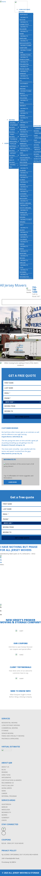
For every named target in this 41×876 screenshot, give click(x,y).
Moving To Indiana (24, 114)
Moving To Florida (24, 179)
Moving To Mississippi (24, 197)
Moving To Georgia (24, 183)
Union (4, 820)
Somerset (5, 818)
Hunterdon (6, 804)
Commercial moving (10, 728)
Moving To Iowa (24, 119)
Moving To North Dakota (25, 147)
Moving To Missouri (24, 138)
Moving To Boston (24, 18)
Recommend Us (8, 783)
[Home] (3, 2)
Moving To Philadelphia (24, 63)
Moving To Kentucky (24, 188)
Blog (4, 770)
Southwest (24, 83)
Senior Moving (12, 131)
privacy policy (9, 850)
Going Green (7, 788)
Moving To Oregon (24, 262)
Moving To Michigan (24, 128)
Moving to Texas (24, 101)
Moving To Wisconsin (24, 161)
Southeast (24, 165)
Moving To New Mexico (25, 92)
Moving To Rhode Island (24, 68)
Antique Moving (12, 154)
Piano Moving (12, 135)
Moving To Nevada (24, 257)
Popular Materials (12, 145)
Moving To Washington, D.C (24, 78)
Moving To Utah (24, 266)
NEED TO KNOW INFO (21, 691)
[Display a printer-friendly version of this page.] (1, 562)
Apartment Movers (13, 126)
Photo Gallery (8, 785)
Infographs (6, 777)
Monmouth (6, 812)
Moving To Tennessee (24, 211)
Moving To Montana (24, 252)
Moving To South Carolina (25, 207)
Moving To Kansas (24, 124)
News (4, 791)
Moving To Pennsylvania (24, 58)
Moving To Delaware (24, 28)
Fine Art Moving (12, 149)
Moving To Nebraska (24, 142)
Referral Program (9, 796)
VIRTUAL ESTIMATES (11, 746)
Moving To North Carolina (25, 202)
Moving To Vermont (24, 72)
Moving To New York (25, 51)
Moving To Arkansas (24, 174)
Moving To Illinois (24, 110)
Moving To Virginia (24, 216)
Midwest (23, 106)
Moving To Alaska (24, 229)
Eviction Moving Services (37, 145)
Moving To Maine (24, 32)
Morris (4, 815)
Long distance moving (11, 725)
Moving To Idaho (24, 247)
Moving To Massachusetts (25, 42)
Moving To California (24, 233)
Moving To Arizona (24, 87)
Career (4, 793)
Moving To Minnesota (24, 133)
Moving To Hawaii (24, 243)
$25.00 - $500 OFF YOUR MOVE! (12, 843)
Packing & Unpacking (13, 140)
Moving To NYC (25, 55)
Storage (5, 731)
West (22, 225)
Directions (6, 775)
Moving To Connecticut (24, 23)
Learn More (12, 482)
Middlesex (6, 810)
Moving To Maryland (24, 37)
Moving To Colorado (24, 238)
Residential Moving (9, 723)
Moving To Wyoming (24, 271)
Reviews (5, 772)
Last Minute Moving (12, 160)
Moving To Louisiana (24, 193)
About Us (5, 767)
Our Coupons (21, 643)
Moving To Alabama (24, 169)
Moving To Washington (24, 276)
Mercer (4, 807)
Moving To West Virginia (26, 221)
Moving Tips (12, 166)
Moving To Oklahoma (24, 97)
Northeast (24, 14)
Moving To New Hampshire (25, 47)
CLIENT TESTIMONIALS (20, 667)
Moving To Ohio (24, 152)
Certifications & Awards (12, 780)
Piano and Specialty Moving (13, 736)
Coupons (6, 840)
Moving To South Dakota (25, 156)
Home (6, 143)
